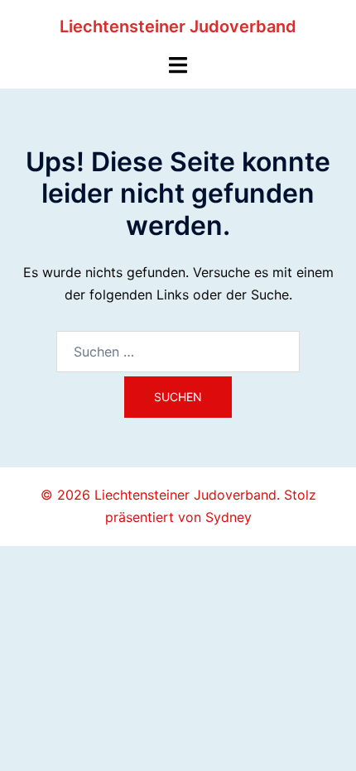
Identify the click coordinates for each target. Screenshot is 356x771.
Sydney (228, 517)
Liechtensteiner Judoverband (178, 26)
